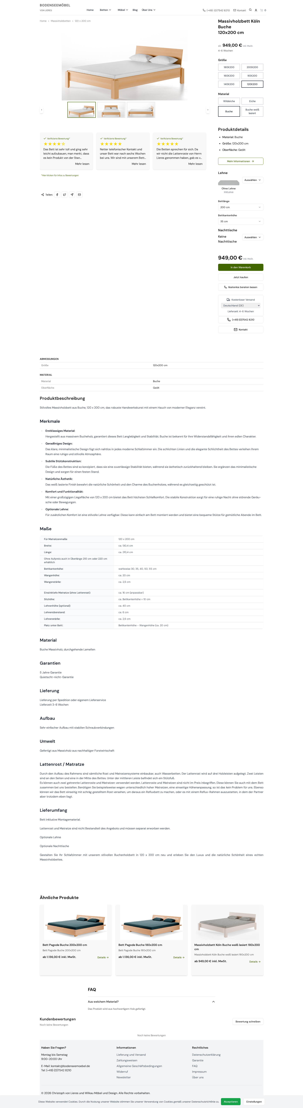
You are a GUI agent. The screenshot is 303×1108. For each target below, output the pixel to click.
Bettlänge (223, 201)
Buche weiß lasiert (252, 111)
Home (90, 9)
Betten (104, 9)
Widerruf (122, 1072)
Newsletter (124, 1077)
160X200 (229, 75)
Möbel (121, 9)
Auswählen (250, 180)
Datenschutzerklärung (206, 1055)
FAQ (194, 1066)
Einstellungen (254, 1101)
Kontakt (243, 329)
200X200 (252, 67)
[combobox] (240, 207)
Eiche (252, 101)
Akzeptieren (231, 1101)
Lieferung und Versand (131, 1055)
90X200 (252, 75)
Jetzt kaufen (240, 277)
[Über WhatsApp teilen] (72, 194)
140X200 (229, 84)
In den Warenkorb (241, 267)
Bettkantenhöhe (227, 215)
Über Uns (147, 9)
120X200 (252, 84)
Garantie (197, 1060)
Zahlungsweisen (127, 1060)
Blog (135, 9)
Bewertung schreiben (248, 1021)
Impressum (199, 1072)
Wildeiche (229, 101)
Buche (229, 111)
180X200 (229, 67)
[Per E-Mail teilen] (79, 194)
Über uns (198, 1077)
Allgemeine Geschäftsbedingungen (139, 1066)
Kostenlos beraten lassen (242, 287)
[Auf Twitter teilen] (65, 194)
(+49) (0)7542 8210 (243, 319)
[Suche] (250, 9)
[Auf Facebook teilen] (57, 194)
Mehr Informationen (238, 161)
